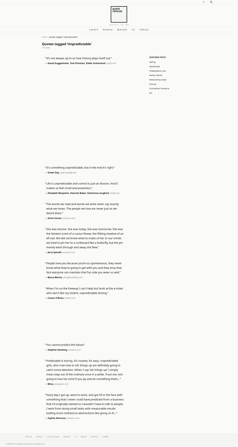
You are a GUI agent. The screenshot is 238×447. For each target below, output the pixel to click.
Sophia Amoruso (57, 418)
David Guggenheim (58, 63)
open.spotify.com (68, 172)
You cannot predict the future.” (65, 345)
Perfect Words (155, 75)
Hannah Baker (78, 193)
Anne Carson (55, 218)
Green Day (53, 172)
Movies (122, 29)
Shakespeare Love (157, 71)
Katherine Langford (98, 193)
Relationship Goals (158, 79)
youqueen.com (61, 383)
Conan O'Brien (56, 298)
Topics (144, 29)
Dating (152, 62)
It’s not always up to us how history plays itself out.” (79, 58)
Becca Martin (55, 277)
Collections (53, 437)
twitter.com (70, 298)
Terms (106, 437)
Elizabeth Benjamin (58, 193)
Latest (93, 29)
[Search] (211, 2)
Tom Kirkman (77, 63)
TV (133, 29)
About (84, 437)
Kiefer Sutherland (95, 63)
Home (44, 37)
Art (150, 93)
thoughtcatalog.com (73, 277)
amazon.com (69, 218)
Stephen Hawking (57, 349)
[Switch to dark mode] (203, 2)
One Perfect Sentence (159, 88)
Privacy (95, 437)
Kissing (152, 84)
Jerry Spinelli (54, 252)
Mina (50, 383)
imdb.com (111, 63)
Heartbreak (154, 66)
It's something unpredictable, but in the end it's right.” (80, 167)
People (108, 29)
